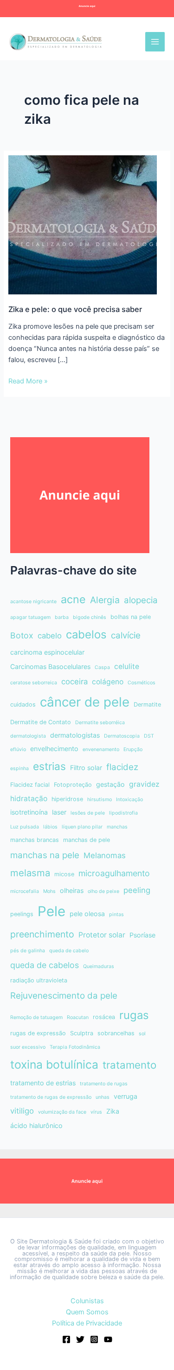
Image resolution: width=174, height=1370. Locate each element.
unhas (103, 1097)
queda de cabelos (44, 965)
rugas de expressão (38, 1033)
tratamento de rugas (104, 1084)
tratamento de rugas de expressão (50, 1097)
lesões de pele (88, 813)
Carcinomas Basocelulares (50, 666)
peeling (136, 890)
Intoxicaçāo (129, 800)
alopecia (141, 600)
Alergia (105, 599)
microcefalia (24, 891)
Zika (112, 1111)
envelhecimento (54, 748)
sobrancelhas (116, 1033)
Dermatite (147, 704)
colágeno (107, 681)
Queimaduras (98, 966)
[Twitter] (80, 1339)
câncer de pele (84, 702)
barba (62, 617)
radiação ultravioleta (38, 980)
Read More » (28, 381)
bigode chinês (89, 617)
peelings (21, 914)
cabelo (50, 635)
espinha (19, 768)
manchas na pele (44, 855)
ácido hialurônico (36, 1125)
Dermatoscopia (122, 736)
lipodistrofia (123, 813)
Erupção (132, 749)
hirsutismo (99, 800)
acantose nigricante (33, 602)
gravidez (144, 784)
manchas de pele (86, 839)
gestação (110, 784)
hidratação (28, 798)
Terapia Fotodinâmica (75, 1047)
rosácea (104, 1016)
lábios (50, 827)
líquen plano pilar (82, 827)
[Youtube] (108, 1339)
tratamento (129, 1064)
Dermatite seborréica (100, 723)
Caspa (102, 667)
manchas (117, 827)
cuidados (23, 704)
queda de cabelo (69, 951)
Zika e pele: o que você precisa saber (75, 309)
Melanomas (105, 855)
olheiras (72, 890)
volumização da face (62, 1112)
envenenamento (101, 749)
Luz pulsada (24, 827)
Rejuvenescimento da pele (63, 995)
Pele (51, 911)
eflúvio (18, 749)
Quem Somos (87, 1312)
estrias (49, 766)
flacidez (122, 767)
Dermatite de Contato (40, 722)
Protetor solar (101, 934)
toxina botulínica (54, 1064)
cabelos (86, 634)
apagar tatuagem (30, 617)
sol (142, 1034)
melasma (30, 873)
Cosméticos (141, 683)
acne (73, 599)
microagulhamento (114, 873)
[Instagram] (94, 1339)
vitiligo (22, 1110)
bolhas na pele (130, 616)
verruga (125, 1096)
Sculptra (81, 1033)
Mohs (49, 891)
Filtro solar (86, 767)
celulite (126, 666)
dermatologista (28, 736)
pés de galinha (27, 951)
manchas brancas (34, 839)
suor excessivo (27, 1047)
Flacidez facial (30, 784)
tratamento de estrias (43, 1083)
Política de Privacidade (87, 1323)
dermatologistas (75, 735)
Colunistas (87, 1301)
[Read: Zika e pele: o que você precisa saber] (82, 224)
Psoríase (142, 935)
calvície (126, 635)
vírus (96, 1112)
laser (59, 812)
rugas (134, 1015)
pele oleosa (87, 914)
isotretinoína (29, 812)
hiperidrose (67, 799)
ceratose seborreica (33, 683)
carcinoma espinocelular (47, 652)
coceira (74, 681)
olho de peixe (103, 891)
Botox (21, 635)
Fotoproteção (73, 784)
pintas (116, 914)
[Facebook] (66, 1339)
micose (64, 874)
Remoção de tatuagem (36, 1017)
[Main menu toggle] (155, 41)
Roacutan (78, 1017)
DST (149, 736)
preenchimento (42, 934)
